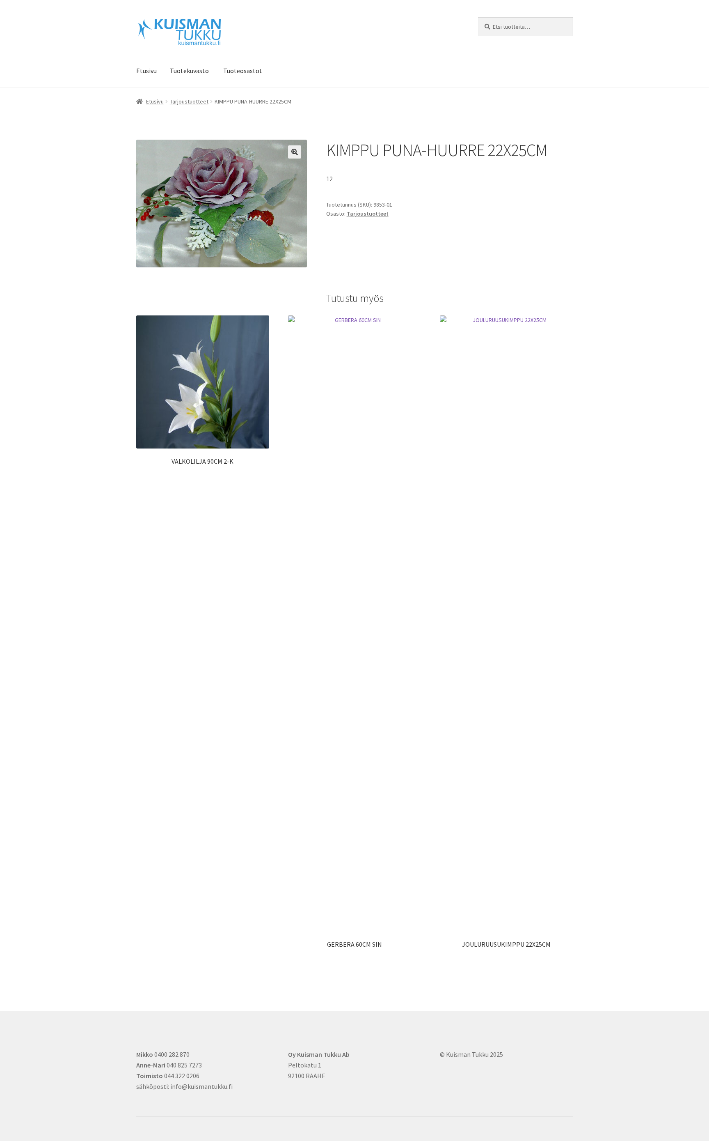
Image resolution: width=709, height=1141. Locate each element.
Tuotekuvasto (189, 71)
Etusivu (146, 71)
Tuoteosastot (242, 71)
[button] (294, 152)
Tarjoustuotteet (189, 101)
